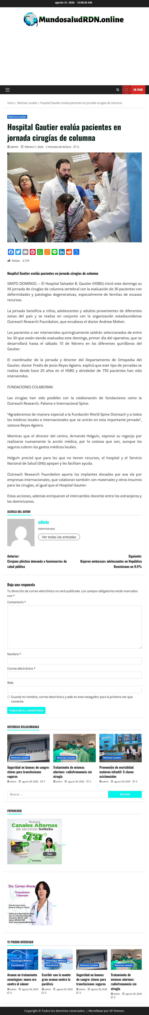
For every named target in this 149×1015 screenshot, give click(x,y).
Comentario (16, 602)
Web (10, 683)
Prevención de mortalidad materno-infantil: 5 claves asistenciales (116, 772)
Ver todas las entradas (59, 537)
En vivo (138, 89)
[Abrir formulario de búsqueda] (117, 89)
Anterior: (37, 561)
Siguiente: (111, 561)
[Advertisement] (74, 54)
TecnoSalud (17, 965)
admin (14, 146)
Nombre (14, 654)
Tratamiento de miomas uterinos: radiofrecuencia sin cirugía (72, 772)
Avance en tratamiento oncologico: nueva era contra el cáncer (22, 979)
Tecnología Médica (21, 960)
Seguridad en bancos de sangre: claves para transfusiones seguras (28, 772)
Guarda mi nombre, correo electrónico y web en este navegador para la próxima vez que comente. (72, 699)
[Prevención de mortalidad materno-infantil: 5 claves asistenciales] (120, 748)
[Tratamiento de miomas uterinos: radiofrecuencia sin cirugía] (74, 748)
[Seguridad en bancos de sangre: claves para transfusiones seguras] (28, 748)
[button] (7, 90)
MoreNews (95, 1011)
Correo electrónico (21, 668)
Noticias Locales (17, 116)
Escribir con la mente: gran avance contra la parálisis (56, 979)
